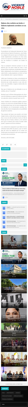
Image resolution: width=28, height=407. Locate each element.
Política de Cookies (18, 395)
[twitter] (7, 144)
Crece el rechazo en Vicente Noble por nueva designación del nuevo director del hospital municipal (13, 189)
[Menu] (1, 15)
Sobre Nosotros (10, 392)
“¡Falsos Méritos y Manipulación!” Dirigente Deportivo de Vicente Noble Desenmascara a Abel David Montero (16, 19)
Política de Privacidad (7, 395)
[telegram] (15, 144)
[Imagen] (14, 179)
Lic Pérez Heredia (10, 211)
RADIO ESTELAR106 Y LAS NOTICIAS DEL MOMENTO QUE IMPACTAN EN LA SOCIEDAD (15, 218)
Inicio (3, 392)
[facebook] (3, 144)
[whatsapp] (11, 144)
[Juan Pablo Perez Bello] (2, 31)
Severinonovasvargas (11, 221)
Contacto (18, 392)
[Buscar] (26, 15)
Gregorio (8, 207)
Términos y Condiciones (7, 399)
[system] (24, 15)
